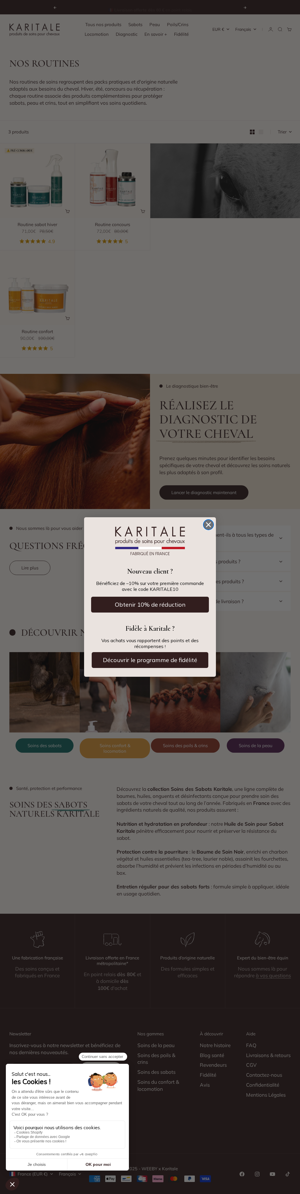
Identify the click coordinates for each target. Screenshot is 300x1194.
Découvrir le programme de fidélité (150, 660)
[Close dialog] (208, 525)
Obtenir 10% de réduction (150, 604)
